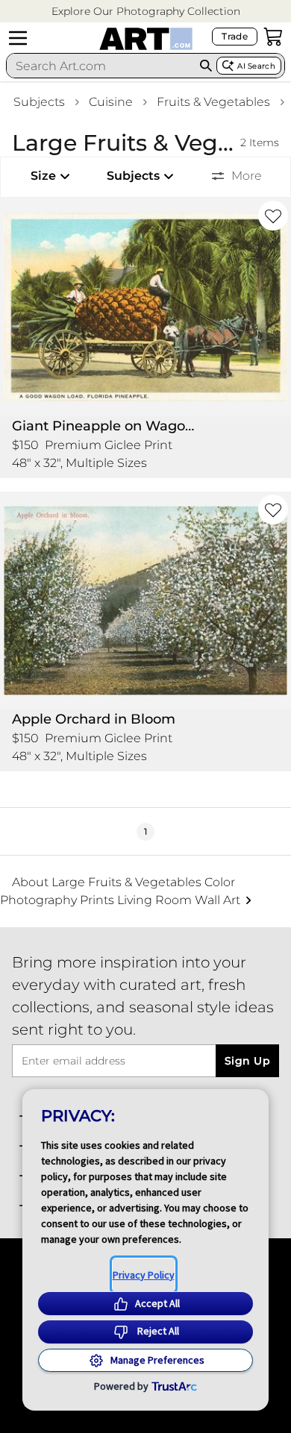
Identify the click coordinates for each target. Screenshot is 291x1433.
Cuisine (111, 102)
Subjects (39, 102)
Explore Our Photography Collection (145, 11)
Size (43, 176)
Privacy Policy (144, 1275)
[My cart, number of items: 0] (273, 36)
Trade (235, 36)
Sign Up (247, 1060)
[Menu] (18, 38)
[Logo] (146, 39)
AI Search (256, 66)
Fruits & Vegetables (213, 102)
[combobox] (101, 66)
